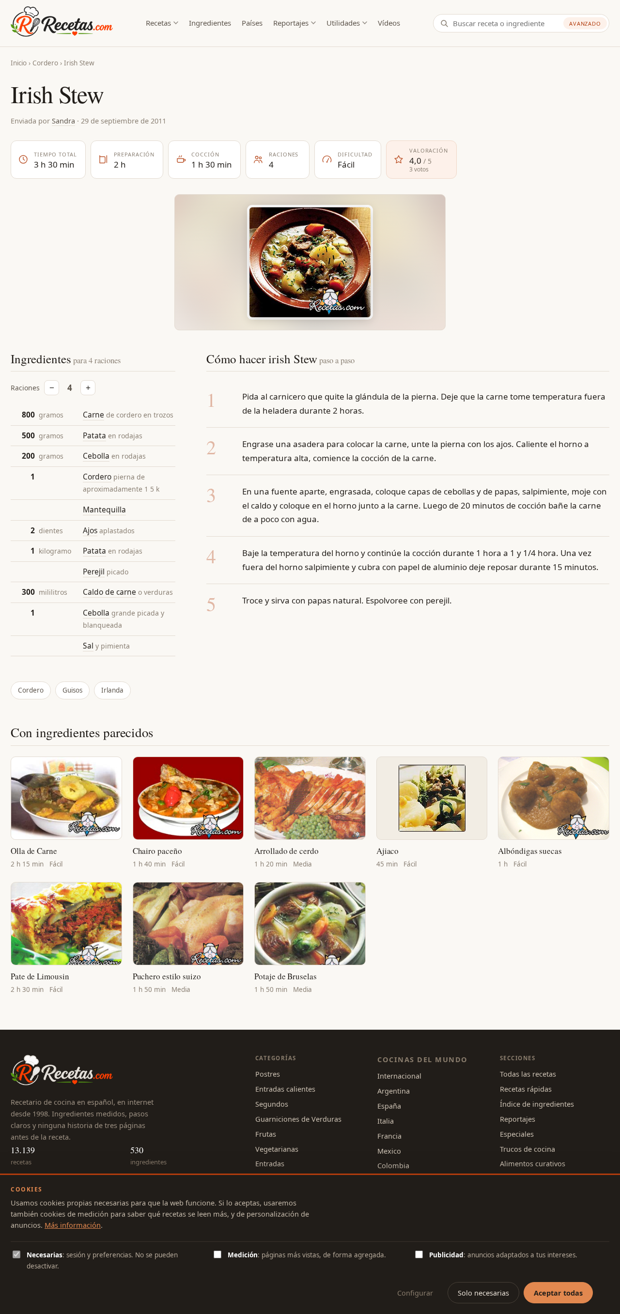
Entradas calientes (285, 1089)
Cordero (45, 63)
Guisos (72, 690)
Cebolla (96, 455)
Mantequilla (104, 509)
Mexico (389, 1151)
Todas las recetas (528, 1074)
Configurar (415, 1293)
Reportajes (291, 23)
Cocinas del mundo (422, 1059)
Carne (93, 414)
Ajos (90, 530)
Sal (88, 645)
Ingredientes (210, 23)
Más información (73, 1225)
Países (252, 23)
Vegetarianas (276, 1149)
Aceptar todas (558, 1293)
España (389, 1106)
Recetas (158, 23)
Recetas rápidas (526, 1089)
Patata (94, 435)
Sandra (63, 120)
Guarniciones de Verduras (298, 1119)
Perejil (94, 571)
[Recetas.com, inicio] (62, 23)
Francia (389, 1136)
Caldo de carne (109, 592)
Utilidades (343, 23)
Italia (385, 1121)
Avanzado (585, 23)
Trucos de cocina (527, 1149)
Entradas (269, 1163)
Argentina (393, 1091)
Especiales (517, 1134)
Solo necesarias (483, 1293)
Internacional (399, 1076)
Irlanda (112, 690)
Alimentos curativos (532, 1163)
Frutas (265, 1134)
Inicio (19, 63)
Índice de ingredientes (537, 1104)
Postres (267, 1074)
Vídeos (389, 23)
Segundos (271, 1104)
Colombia (393, 1165)
